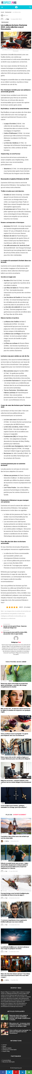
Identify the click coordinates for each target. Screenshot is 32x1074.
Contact (4, 1044)
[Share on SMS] (29, 1072)
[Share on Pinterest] (16, 1072)
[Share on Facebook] (3, 1072)
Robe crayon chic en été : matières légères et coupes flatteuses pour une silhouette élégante (15, 758)
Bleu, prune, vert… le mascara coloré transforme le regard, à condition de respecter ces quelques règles (15, 710)
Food (2, 731)
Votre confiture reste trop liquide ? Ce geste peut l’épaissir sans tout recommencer (14, 734)
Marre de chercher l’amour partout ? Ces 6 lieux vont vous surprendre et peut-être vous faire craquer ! (15, 975)
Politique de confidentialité (9, 1049)
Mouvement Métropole (8, 1061)
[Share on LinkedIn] (23, 1072)
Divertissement (19, 814)
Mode (2, 706)
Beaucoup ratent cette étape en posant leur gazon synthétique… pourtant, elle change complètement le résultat (14, 685)
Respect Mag (6, 1051)
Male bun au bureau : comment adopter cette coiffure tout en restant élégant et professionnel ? (16, 782)
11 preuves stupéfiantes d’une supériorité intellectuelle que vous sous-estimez (14, 921)
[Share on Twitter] (9, 1072)
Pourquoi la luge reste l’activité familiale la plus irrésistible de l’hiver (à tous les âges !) (15, 894)
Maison (10, 681)
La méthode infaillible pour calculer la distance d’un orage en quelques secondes (15, 948)
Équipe (4, 1046)
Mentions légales (6, 1048)
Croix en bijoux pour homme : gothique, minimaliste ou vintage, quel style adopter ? (14, 806)
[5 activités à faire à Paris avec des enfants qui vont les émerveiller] (16, 826)
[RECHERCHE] (30, 7)
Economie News (6, 1060)
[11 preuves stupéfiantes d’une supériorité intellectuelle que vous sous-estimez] (16, 910)
